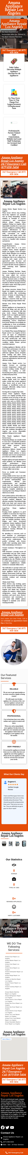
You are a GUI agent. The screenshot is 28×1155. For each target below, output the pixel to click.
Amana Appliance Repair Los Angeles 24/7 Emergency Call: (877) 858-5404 (13, 162)
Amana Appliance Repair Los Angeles (12, 613)
